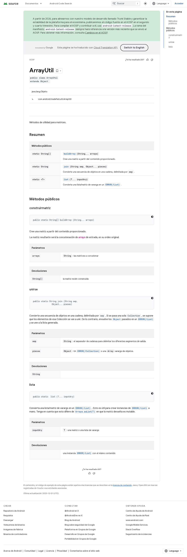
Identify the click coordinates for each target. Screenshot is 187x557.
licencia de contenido (122, 485)
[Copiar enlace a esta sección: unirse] (41, 289)
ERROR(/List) (112, 184)
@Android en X (72, 510)
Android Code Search (61, 3)
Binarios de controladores (15, 534)
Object (117, 319)
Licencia (50, 551)
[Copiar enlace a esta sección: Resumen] (48, 135)
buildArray (70, 153)
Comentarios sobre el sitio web (85, 551)
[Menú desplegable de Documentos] (42, 3)
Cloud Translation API (105, 47)
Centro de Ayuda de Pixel (137, 515)
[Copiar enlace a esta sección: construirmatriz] (53, 208)
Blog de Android (72, 520)
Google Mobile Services (137, 524)
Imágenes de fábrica (13, 529)
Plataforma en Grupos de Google (80, 529)
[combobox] (125, 3)
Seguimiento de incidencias (138, 534)
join (66, 166)
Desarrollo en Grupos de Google (80, 534)
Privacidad (62, 551)
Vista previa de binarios (14, 524)
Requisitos (8, 515)
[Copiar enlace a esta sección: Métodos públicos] (63, 199)
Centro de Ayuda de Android (139, 510)
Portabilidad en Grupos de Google (80, 538)
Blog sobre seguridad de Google (80, 524)
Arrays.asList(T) (85, 411)
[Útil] (147, 60)
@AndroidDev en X (73, 515)
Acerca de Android (12, 551)
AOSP (31, 59)
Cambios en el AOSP (96, 32)
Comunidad (29, 551)
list (66, 179)
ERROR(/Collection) (88, 351)
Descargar (8, 520)
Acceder (179, 3)
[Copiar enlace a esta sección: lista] (38, 385)
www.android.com (134, 520)
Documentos (31, 3)
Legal (40, 551)
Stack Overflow (133, 529)
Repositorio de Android (14, 510)
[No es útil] (152, 60)
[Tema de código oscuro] (152, 217)
